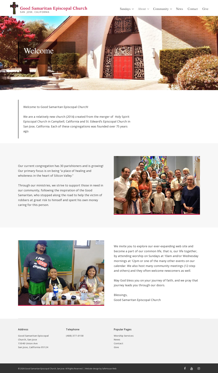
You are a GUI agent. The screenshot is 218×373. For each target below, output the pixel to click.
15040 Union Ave (28, 343)
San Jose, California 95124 (33, 347)
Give (116, 347)
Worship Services (124, 335)
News (117, 339)
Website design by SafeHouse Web (101, 368)
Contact (118, 343)
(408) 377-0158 (74, 335)
